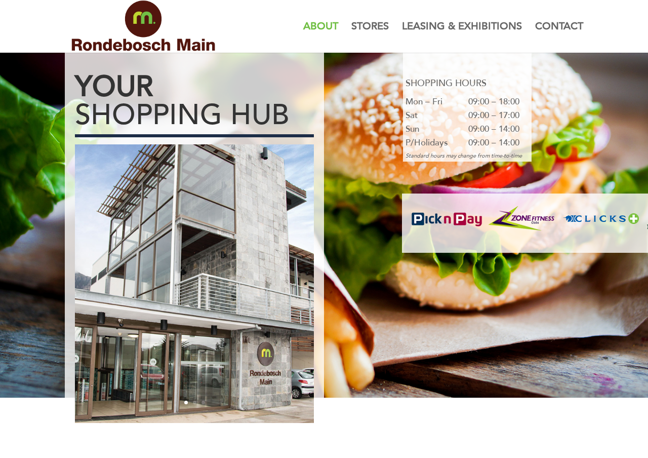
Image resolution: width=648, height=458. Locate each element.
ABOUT (320, 27)
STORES (370, 27)
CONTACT (559, 27)
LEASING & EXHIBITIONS (462, 27)
